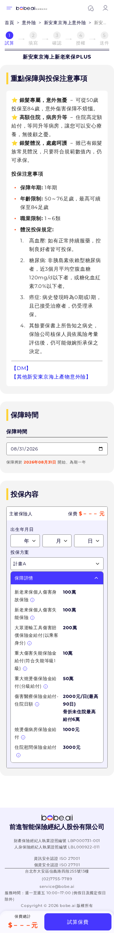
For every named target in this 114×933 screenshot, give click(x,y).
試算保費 (77, 922)
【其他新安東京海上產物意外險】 (51, 377)
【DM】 (21, 368)
